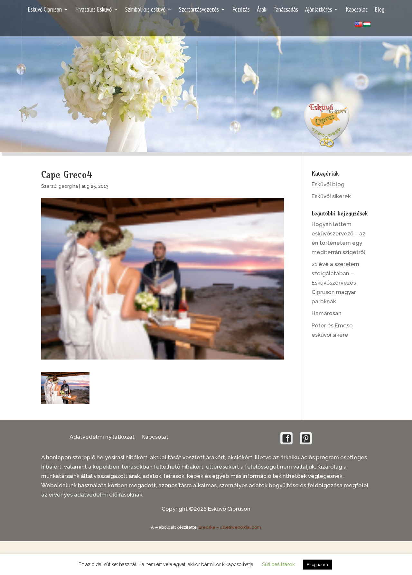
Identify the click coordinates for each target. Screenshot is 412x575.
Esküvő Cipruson (45, 10)
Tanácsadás (285, 10)
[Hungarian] (367, 24)
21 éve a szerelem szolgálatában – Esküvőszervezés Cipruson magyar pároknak (335, 283)
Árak (261, 10)
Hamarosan (327, 313)
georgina (68, 186)
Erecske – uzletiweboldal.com (230, 527)
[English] (358, 24)
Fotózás (241, 10)
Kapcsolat (357, 10)
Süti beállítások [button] (278, 564)
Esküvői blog (328, 184)
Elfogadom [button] (317, 564)
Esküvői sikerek (331, 196)
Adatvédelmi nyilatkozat (102, 437)
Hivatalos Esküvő (93, 10)
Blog (379, 10)
